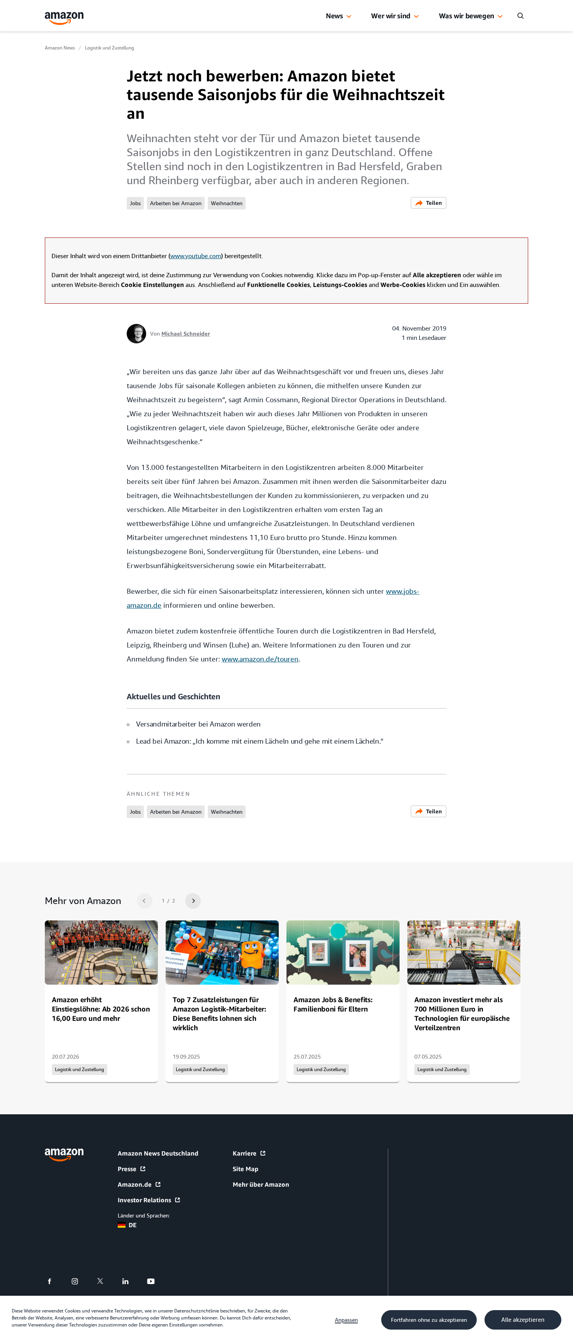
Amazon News (60, 48)
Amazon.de (135, 1184)
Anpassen (346, 1319)
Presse (127, 1169)
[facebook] (54, 1281)
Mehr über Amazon (261, 1184)
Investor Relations (144, 1200)
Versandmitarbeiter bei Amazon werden (198, 723)
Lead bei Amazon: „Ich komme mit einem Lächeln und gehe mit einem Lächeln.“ (260, 741)
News (334, 15)
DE (132, 1225)
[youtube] (155, 1281)
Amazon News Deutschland (158, 1153)
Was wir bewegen (466, 15)
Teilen (434, 202)
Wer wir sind (390, 15)
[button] (349, 16)
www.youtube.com (195, 256)
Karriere (244, 1153)
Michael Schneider (185, 333)
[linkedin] (130, 1281)
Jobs (135, 203)
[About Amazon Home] (64, 1155)
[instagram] (79, 1281)
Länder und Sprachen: (144, 1215)
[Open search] (520, 15)
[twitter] (105, 1281)
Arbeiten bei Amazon (176, 203)
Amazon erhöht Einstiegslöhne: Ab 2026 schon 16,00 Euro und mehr (101, 1008)
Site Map (245, 1169)
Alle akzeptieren (523, 1320)
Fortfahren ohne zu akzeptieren (429, 1319)
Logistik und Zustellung (109, 48)
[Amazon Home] (64, 18)
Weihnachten (226, 203)
